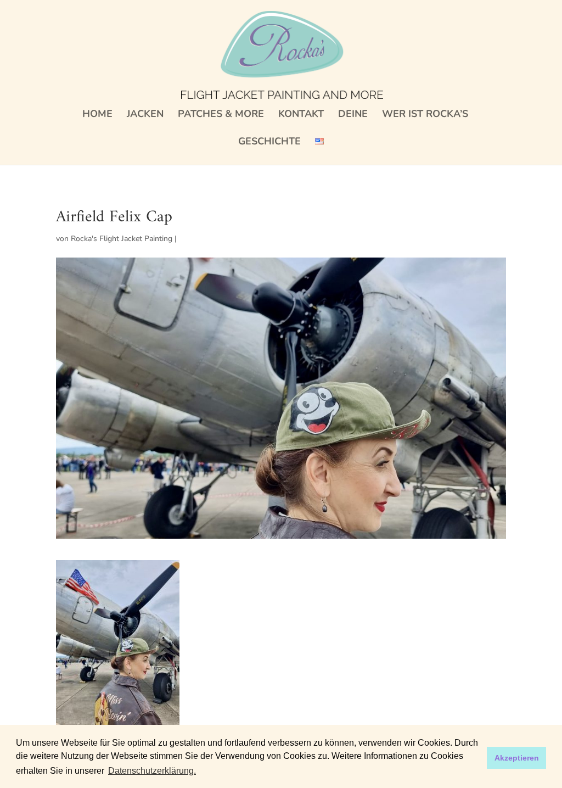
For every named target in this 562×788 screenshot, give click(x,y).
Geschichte (269, 142)
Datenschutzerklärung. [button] (152, 770)
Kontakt (301, 115)
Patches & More (221, 115)
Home (97, 115)
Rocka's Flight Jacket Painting (121, 238)
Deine (353, 115)
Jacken (145, 115)
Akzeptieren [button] (516, 757)
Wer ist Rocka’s (425, 115)
